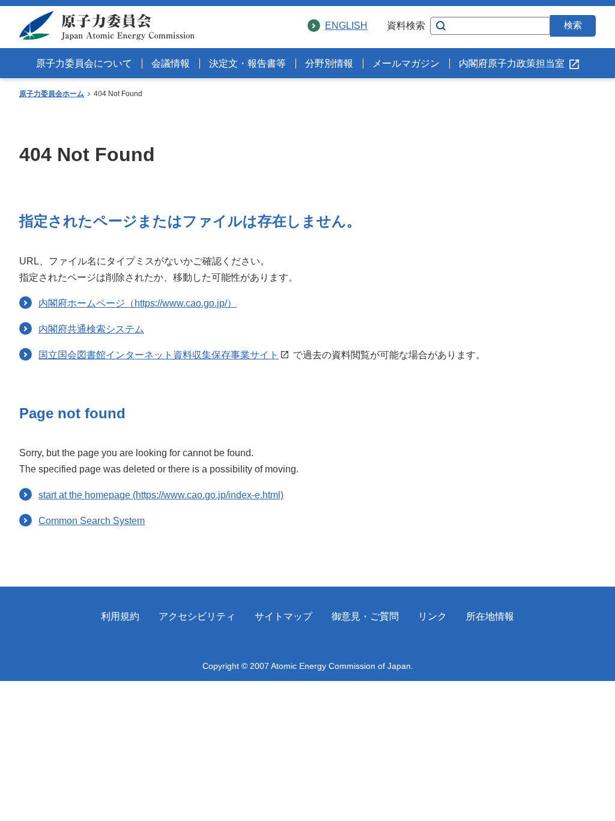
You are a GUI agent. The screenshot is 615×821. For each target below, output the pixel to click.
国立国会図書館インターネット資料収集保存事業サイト (158, 355)
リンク (432, 616)
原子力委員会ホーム (51, 94)
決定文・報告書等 (247, 63)
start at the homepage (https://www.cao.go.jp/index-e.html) (160, 495)
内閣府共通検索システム (91, 329)
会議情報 (170, 63)
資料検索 (406, 25)
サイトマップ (283, 616)
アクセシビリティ (197, 616)
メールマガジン (406, 63)
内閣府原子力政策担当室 (512, 63)
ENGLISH (346, 25)
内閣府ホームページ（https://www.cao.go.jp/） (137, 303)
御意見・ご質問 (365, 616)
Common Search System (91, 521)
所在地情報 (490, 616)
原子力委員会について (84, 63)
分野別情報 (329, 63)
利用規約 (120, 616)
